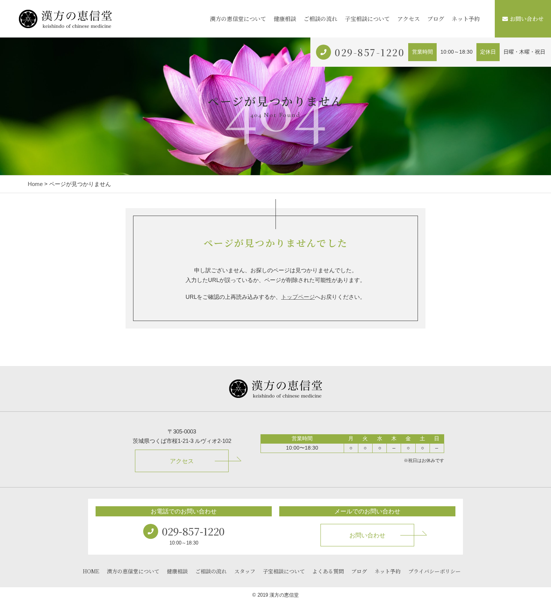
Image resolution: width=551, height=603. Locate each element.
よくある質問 (328, 571)
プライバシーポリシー (434, 571)
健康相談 (285, 18)
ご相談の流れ (320, 18)
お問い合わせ (527, 18)
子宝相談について (367, 18)
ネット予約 (466, 18)
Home (35, 184)
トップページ (298, 297)
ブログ (435, 18)
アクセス (408, 18)
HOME (91, 571)
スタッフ (244, 571)
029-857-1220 (369, 52)
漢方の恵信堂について (238, 18)
